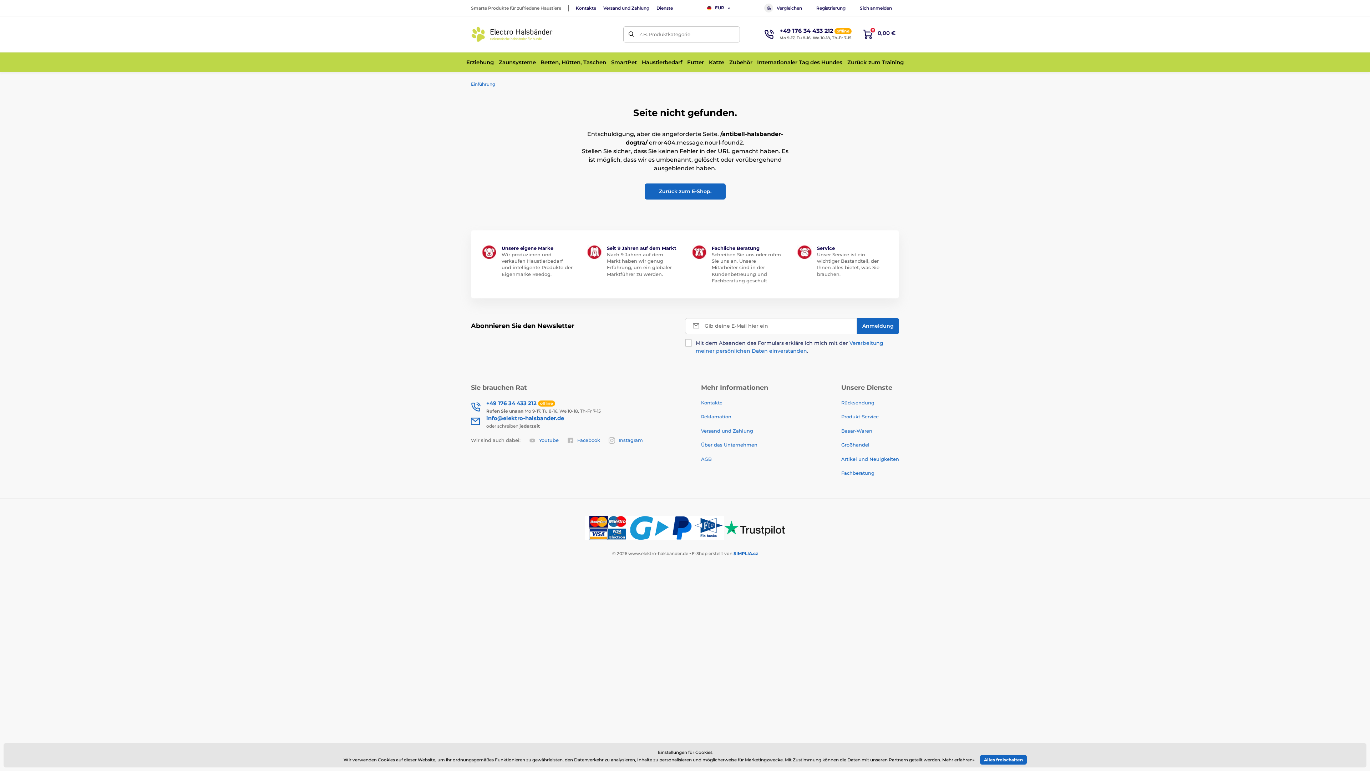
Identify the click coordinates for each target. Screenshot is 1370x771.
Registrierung (831, 8)
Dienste (664, 8)
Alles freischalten (1003, 759)
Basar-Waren (856, 431)
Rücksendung (857, 402)
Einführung (483, 84)
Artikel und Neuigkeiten (870, 459)
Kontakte (586, 8)
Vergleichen (789, 8)
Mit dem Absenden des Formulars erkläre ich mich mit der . (789, 347)
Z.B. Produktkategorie (664, 34)
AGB (706, 459)
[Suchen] (631, 34)
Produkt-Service (860, 416)
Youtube (549, 440)
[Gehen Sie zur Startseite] (512, 34)
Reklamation (716, 416)
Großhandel (855, 445)
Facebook (588, 440)
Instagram (631, 440)
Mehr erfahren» (958, 759)
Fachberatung (857, 473)
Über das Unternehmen (729, 445)
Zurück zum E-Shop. (685, 191)
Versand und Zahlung (626, 8)
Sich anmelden (876, 8)
